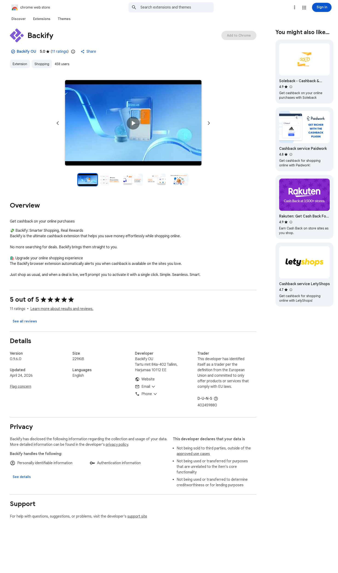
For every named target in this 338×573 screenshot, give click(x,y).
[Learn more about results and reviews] (216, 398)
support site (137, 516)
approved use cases (193, 453)
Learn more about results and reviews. (61, 309)
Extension (20, 64)
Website (148, 379)
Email (145, 386)
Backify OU (26, 51)
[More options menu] (294, 7)
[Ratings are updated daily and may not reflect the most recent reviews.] (73, 51)
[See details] (22, 476)
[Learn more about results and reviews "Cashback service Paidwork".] (290, 154)
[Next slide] (208, 123)
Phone (146, 394)
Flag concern (20, 386)
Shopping (41, 64)
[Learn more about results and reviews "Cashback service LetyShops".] (290, 289)
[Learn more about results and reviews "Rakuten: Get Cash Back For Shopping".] (290, 222)
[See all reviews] (25, 321)
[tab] (18, 19)
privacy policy (117, 444)
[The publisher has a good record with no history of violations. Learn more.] (13, 51)
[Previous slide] (57, 123)
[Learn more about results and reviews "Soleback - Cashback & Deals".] (290, 86)
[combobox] (177, 7)
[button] (304, 7)
